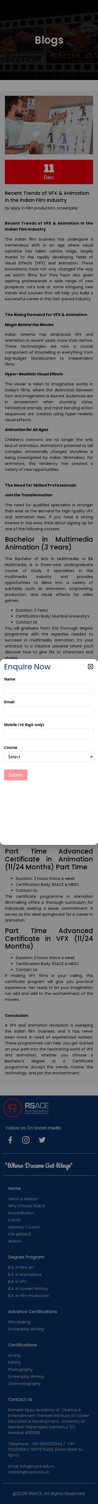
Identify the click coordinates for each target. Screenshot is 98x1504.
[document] (49, 752)
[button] (90, 667)
